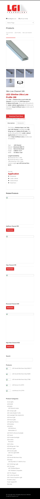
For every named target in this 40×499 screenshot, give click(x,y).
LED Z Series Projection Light (14, 477)
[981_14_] (10, 83)
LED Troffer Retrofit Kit (13, 475)
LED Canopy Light (11, 411)
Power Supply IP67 (12, 482)
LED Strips (9, 459)
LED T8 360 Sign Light (12, 464)
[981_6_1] (29, 73)
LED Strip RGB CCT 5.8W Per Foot (16, 461)
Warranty (9, 484)
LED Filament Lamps (13, 408)
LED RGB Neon (12, 428)
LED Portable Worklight (13, 437)
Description (11, 123)
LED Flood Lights (11, 419)
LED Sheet (9, 455)
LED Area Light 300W (13, 453)
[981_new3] (20, 54)
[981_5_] (20, 73)
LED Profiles (18, 32)
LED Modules (10, 424)
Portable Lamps (11, 479)
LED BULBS (10, 404)
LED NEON (10, 426)
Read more (10, 230)
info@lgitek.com (12, 18)
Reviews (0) (20, 123)
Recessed (10, 441)
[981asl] (20, 83)
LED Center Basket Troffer (14, 413)
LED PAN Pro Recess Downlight (15, 433)
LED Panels (10, 435)
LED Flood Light (11, 417)
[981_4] (10, 73)
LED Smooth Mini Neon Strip (14, 457)
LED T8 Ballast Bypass (14, 468)
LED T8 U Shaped (11, 473)
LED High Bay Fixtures (12, 422)
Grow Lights (10, 402)
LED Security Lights (12, 451)
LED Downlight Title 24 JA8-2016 (15, 415)
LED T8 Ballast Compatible (15, 470)
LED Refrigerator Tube (13, 446)
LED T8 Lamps (11, 466)
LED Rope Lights (11, 448)
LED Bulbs (9, 406)
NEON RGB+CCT (12, 430)
